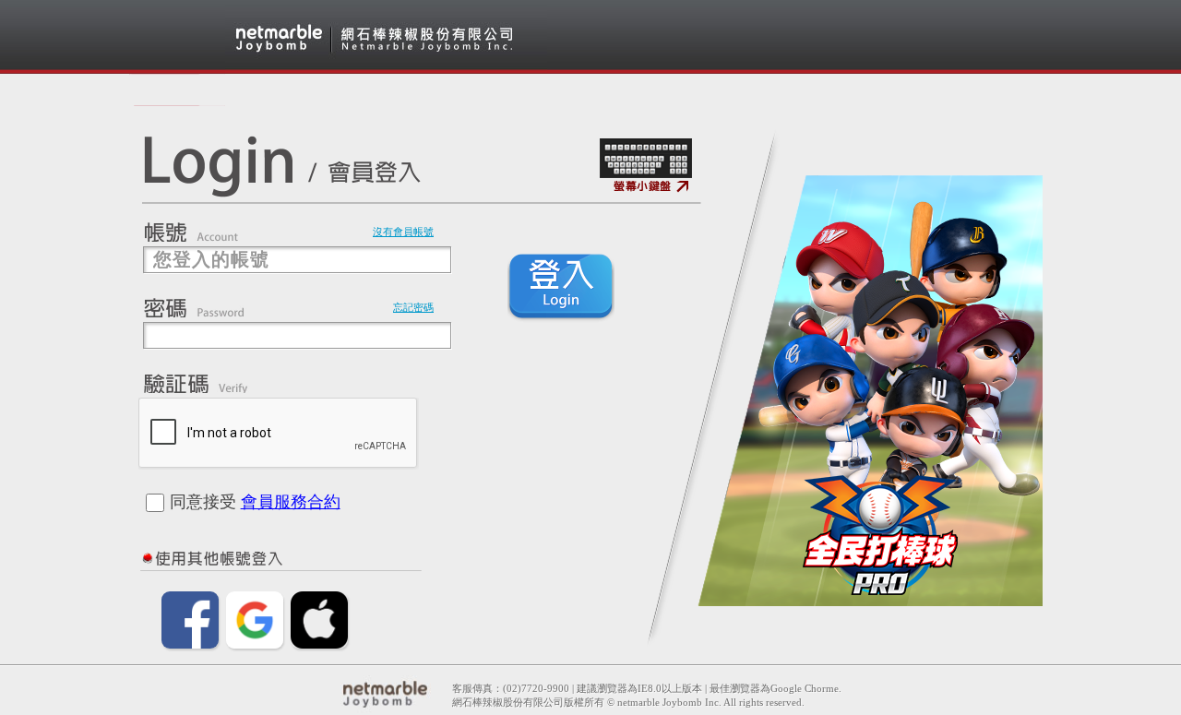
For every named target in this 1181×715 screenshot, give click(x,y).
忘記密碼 (413, 307)
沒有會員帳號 (403, 231)
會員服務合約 (290, 502)
